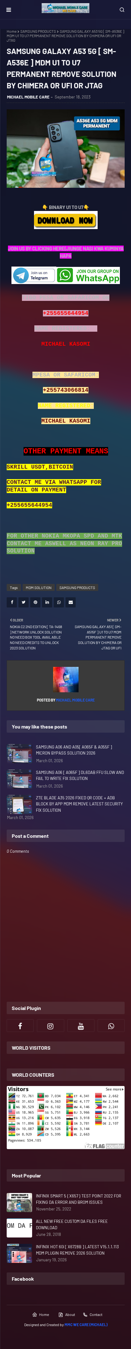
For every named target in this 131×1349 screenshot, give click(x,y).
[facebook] (20, 1025)
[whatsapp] (111, 1025)
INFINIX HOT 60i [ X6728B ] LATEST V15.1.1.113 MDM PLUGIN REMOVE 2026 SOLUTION (77, 1250)
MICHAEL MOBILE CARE (28, 96)
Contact (96, 1314)
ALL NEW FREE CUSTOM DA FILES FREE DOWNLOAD (72, 1224)
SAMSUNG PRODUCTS (38, 31)
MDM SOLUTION (39, 587)
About (70, 1314)
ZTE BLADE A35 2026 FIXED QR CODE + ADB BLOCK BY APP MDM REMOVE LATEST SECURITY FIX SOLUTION (79, 804)
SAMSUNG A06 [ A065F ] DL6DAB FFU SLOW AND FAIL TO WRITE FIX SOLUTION (80, 775)
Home (12, 31)
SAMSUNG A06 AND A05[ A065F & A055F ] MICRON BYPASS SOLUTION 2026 (74, 750)
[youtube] (80, 1025)
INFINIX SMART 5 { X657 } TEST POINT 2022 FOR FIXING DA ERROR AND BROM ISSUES (78, 1199)
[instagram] (50, 1025)
